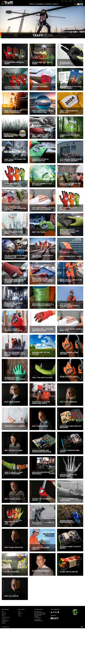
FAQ (19, 614)
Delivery (70, 1)
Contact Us (75, 1)
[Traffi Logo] (7, 3)
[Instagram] (56, 612)
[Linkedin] (51, 612)
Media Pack (20, 613)
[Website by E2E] (82, 627)
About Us (66, 1)
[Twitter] (58, 612)
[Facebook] (53, 612)
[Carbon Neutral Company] (75, 612)
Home (62, 1)
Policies (19, 615)
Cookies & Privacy (5, 620)
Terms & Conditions (6, 617)
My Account (80, 1)
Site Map (3, 623)
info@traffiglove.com (38, 620)
